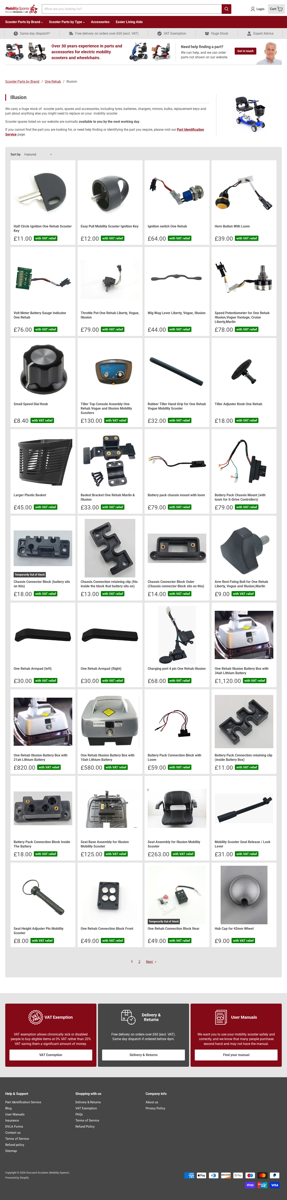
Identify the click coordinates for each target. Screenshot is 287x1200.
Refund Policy (85, 1126)
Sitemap (11, 1151)
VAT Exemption (50, 1055)
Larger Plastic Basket (30, 495)
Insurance (12, 1120)
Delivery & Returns (144, 1055)
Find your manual (236, 1055)
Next (150, 962)
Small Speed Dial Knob (31, 404)
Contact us (13, 1133)
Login (260, 9)
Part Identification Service (23, 1102)
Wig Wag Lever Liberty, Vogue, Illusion (176, 313)
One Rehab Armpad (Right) (101, 669)
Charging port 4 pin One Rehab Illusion (177, 669)
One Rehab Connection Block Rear (173, 929)
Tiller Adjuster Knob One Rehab (238, 404)
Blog (8, 1108)
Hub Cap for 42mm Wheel (234, 929)
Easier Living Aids (129, 22)
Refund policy (14, 1145)
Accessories (100, 22)
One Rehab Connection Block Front (107, 929)
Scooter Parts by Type (66, 22)
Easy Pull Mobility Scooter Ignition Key (109, 226)
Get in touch (245, 51)
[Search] (226, 9)
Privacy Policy (155, 1108)
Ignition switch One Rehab (167, 226)
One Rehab (53, 82)
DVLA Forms (14, 1126)
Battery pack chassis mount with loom (176, 495)
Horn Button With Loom (232, 226)
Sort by (16, 154)
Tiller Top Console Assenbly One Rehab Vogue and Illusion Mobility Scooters (106, 408)
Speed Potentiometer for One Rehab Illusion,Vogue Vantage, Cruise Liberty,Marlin (242, 317)
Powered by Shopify (17, 1177)
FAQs (79, 1114)
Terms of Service (17, 1139)
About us (152, 1102)
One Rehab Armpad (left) (33, 669)
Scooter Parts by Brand (23, 22)
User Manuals (15, 1114)
